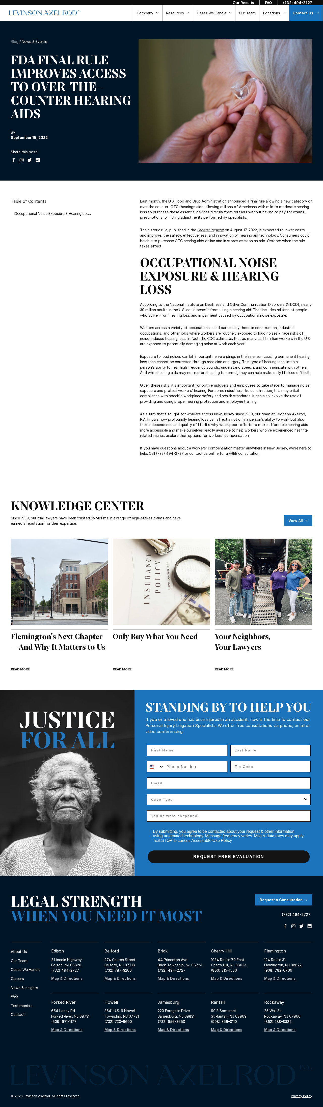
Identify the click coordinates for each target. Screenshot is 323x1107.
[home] (45, 12)
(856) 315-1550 (224, 970)
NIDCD (292, 304)
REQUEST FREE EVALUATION (228, 856)
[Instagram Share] (21, 160)
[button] (148, 12)
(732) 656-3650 (171, 1021)
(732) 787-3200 (118, 970)
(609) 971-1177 (63, 1021)
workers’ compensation (228, 435)
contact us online (204, 453)
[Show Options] (305, 799)
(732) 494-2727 (65, 970)
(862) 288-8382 (277, 1021)
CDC (211, 338)
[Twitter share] (29, 160)
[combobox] (155, 766)
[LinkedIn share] (37, 160)
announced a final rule (246, 201)
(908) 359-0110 (224, 1021)
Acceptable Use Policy (211, 840)
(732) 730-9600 (118, 1021)
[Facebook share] (13, 160)
